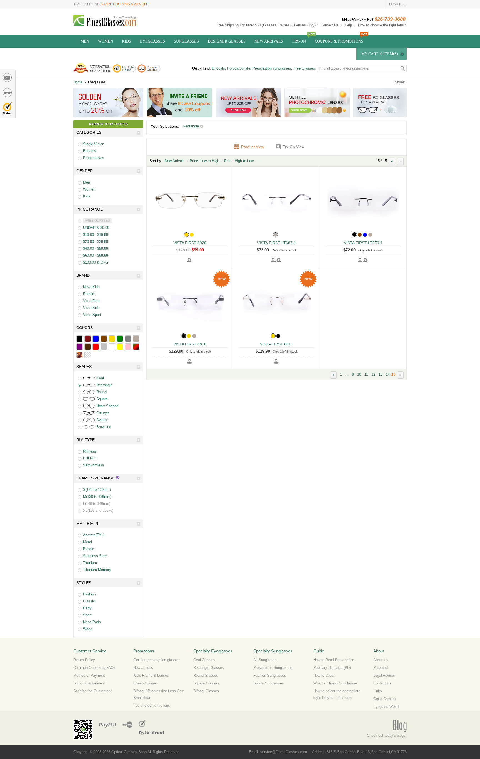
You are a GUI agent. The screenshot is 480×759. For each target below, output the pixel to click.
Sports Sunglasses (268, 683)
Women (105, 41)
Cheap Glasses (145, 683)
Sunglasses (186, 41)
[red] (96, 347)
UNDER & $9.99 (96, 228)
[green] (120, 339)
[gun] (136, 339)
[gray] (128, 339)
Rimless (89, 451)
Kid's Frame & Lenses (151, 675)
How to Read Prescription (333, 660)
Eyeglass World (386, 706)
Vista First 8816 (189, 344)
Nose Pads (92, 622)
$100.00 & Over (95, 262)
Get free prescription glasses (156, 660)
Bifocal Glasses (206, 691)
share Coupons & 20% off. (125, 4)
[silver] (104, 347)
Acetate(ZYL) (93, 535)
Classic (89, 601)
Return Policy (84, 660)
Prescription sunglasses (271, 68)
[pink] (128, 347)
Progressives (93, 158)
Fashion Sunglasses (269, 675)
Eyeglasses (152, 41)
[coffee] (88, 347)
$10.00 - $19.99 (95, 235)
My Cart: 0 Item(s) (379, 54)
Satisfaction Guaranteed (92, 691)
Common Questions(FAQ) (94, 668)
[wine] (88, 339)
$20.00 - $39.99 (95, 241)
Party (87, 608)
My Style (7, 92)
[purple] (80, 347)
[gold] (112, 339)
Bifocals (218, 68)
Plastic (88, 549)
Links (377, 691)
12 (373, 374)
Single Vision (93, 144)
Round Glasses (205, 675)
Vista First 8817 (276, 344)
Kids (126, 41)
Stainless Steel (95, 556)
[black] (80, 339)
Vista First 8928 (189, 243)
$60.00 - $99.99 (95, 255)
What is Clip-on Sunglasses (335, 683)
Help (348, 25)
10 (359, 374)
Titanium (90, 563)
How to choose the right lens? (382, 25)
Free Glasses (304, 68)
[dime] (80, 355)
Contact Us (330, 25)
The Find (127, 724)
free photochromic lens (151, 705)
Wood (87, 629)
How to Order (323, 675)
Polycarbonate (238, 68)
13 (380, 374)
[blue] (96, 339)
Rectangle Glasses (208, 668)
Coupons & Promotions (339, 41)
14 (388, 374)
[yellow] (120, 347)
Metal (87, 542)
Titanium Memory (97, 570)
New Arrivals (268, 41)
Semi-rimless (93, 465)
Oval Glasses (204, 660)
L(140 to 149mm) (96, 503)
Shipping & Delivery (89, 683)
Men (85, 41)
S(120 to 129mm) (97, 490)
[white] (112, 347)
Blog (399, 726)
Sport (87, 615)
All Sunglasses (265, 660)
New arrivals (143, 668)
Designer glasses (227, 41)
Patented (380, 668)
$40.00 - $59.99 (95, 248)
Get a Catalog (384, 699)
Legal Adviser (384, 675)
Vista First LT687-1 (276, 243)
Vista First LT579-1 (363, 243)
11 (366, 374)
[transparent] (88, 355)
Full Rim (89, 458)
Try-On (299, 41)
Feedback (7, 77)
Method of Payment (89, 675)
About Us (380, 660)
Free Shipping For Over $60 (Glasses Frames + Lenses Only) (266, 25)
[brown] (104, 339)
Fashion (89, 594)
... (347, 374)
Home (77, 82)
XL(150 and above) (98, 510)
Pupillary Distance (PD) (332, 668)
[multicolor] (136, 347)
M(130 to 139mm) (97, 497)
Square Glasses (206, 683)
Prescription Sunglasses (272, 668)
